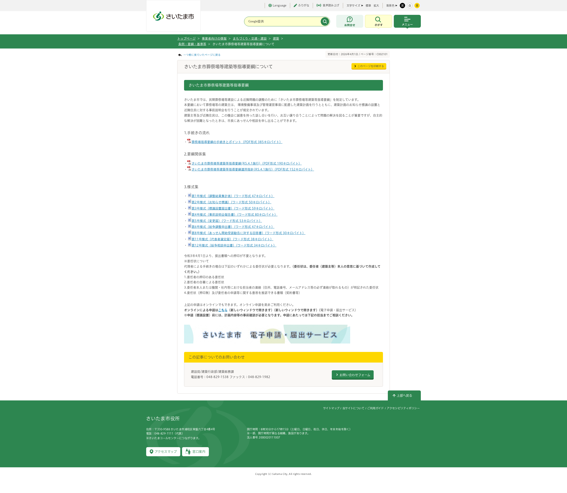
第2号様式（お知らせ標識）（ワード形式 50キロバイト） (231, 202)
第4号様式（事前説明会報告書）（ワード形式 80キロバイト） (235, 214)
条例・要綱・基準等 (192, 44)
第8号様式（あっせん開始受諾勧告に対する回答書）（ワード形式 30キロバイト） (248, 233)
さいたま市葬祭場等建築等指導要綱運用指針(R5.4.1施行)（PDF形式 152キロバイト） (253, 169)
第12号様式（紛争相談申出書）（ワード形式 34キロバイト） (234, 245)
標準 (368, 5)
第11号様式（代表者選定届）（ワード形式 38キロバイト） (232, 239)
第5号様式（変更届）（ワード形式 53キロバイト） (227, 220)
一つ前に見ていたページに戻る (202, 55)
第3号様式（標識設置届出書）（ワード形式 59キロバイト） (233, 208)
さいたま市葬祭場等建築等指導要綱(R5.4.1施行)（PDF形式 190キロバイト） (247, 163)
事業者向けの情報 (214, 38)
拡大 (376, 5)
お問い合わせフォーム (355, 375)
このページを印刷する (370, 66)
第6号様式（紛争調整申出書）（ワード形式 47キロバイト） (233, 226)
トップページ (186, 38)
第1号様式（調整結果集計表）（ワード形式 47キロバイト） (233, 196)
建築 (276, 38)
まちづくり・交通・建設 (250, 38)
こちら (222, 310)
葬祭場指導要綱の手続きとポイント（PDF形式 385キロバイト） (237, 142)
